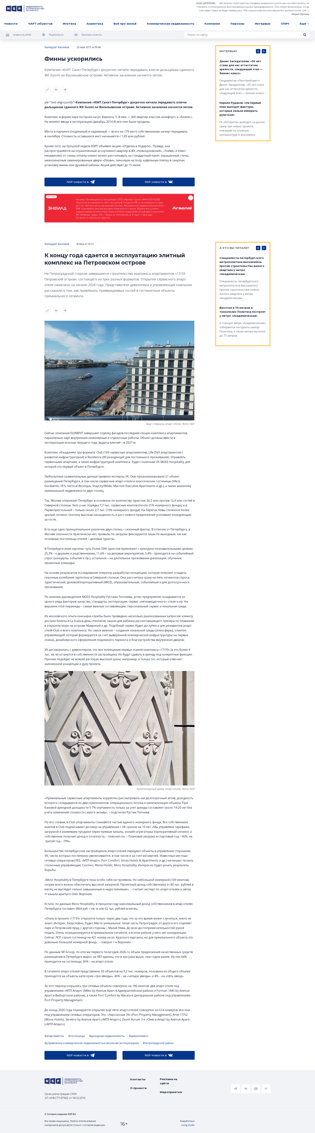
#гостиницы (76, 1036)
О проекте (138, 1088)
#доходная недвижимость (107, 1036)
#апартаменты (54, 1036)
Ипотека (69, 23)
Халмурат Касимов (56, 47)
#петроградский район (158, 1043)
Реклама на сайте (168, 1081)
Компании (212, 23)
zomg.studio (188, 1125)
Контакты (137, 1079)
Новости (11, 23)
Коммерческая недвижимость (170, 23)
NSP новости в (78, 182)
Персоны (237, 23)
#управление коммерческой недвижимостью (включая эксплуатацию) (91, 1043)
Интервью (263, 23)
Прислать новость (91, 34)
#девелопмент (138, 1036)
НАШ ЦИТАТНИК (205, 3)
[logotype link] (25, 8)
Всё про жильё (125, 23)
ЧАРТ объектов (40, 23)
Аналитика (94, 23)
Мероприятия (171, 1092)
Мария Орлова (300, 14)
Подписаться (56, 34)
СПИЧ (285, 23)
